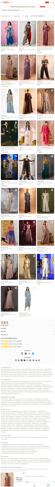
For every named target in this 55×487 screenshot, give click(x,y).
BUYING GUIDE (4, 325)
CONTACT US (4, 334)
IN (53, 482)
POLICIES (3, 331)
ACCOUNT (3, 328)
